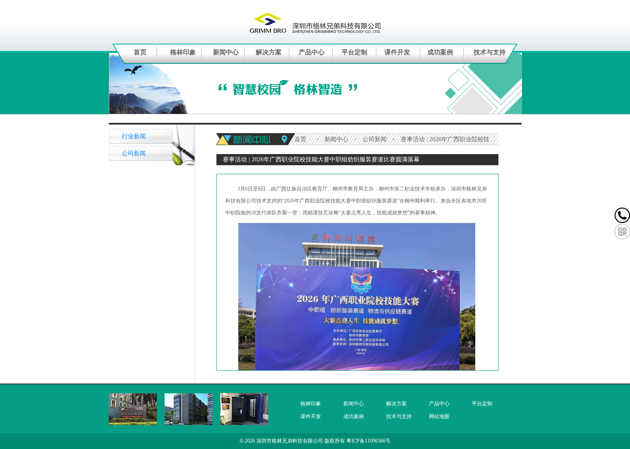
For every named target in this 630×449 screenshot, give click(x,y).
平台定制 (354, 52)
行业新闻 (134, 136)
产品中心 (311, 52)
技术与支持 (490, 52)
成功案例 (440, 52)
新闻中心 (226, 52)
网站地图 (439, 416)
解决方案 (269, 52)
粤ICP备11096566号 (368, 441)
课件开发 (397, 52)
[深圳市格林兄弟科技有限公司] (315, 22)
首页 (140, 52)
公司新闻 (134, 153)
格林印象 (183, 52)
